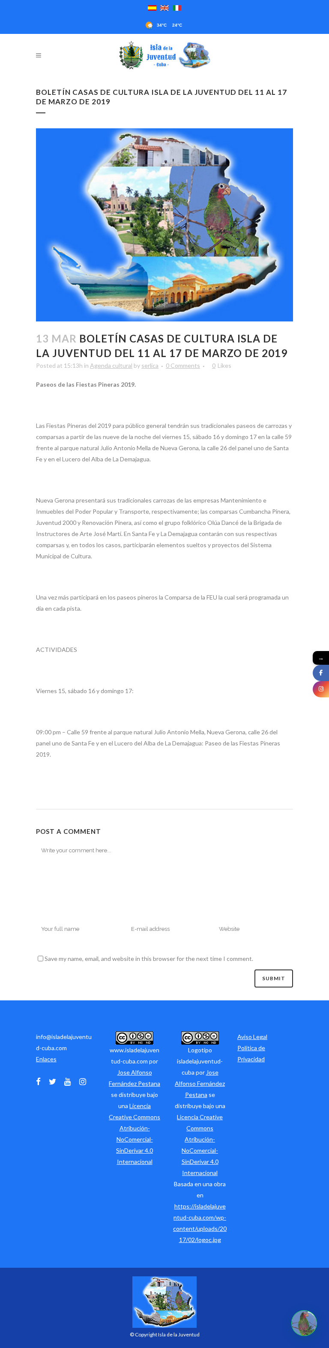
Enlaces (46, 1059)
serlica (150, 365)
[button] (304, 1323)
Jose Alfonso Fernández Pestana (200, 1083)
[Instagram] (321, 689)
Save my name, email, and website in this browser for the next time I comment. (149, 958)
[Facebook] (321, 673)
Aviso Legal (252, 1036)
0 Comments (183, 365)
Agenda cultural (111, 365)
